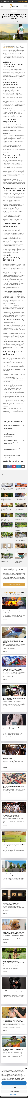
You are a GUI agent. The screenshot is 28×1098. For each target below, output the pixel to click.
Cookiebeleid (13, 1094)
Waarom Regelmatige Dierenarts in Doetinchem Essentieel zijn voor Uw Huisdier (13, 641)
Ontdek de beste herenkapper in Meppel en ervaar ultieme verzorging (13, 1020)
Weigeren (14, 1087)
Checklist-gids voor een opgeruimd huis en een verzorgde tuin (20, 529)
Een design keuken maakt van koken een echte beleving (7, 490)
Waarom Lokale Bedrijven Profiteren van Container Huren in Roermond (13, 670)
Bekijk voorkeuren (14, 1091)
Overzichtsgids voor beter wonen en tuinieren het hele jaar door (7, 509)
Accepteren (14, 1083)
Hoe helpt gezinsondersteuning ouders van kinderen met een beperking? (14, 455)
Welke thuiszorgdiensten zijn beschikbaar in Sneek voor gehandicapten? (14, 427)
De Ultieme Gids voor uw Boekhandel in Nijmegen (14, 787)
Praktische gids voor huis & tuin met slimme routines (20, 550)
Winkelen (14, 11)
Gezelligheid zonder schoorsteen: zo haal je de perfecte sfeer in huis (13, 611)
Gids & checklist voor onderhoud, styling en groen (19, 509)
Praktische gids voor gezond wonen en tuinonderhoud (6, 560)
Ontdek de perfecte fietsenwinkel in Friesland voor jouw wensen (13, 816)
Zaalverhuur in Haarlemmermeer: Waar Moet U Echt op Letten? (14, 845)
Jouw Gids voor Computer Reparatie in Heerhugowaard (14, 699)
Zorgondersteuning (8, 47)
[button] (26, 1068)
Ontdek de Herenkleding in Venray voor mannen (14, 991)
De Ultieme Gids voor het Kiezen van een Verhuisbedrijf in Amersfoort (13, 874)
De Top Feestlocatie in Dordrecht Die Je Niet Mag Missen (14, 757)
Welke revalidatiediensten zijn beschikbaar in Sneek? (14, 448)
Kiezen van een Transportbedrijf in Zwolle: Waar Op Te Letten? (12, 903)
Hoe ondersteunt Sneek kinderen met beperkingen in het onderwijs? (14, 442)
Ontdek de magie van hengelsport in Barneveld (13, 1050)
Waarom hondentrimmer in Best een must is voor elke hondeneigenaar (13, 933)
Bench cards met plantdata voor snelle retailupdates (6, 499)
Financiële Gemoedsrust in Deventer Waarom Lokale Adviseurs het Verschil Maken (13, 729)
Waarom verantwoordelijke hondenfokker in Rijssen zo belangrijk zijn (13, 963)
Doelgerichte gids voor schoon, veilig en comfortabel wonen (6, 519)
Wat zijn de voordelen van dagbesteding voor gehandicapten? (14, 434)
